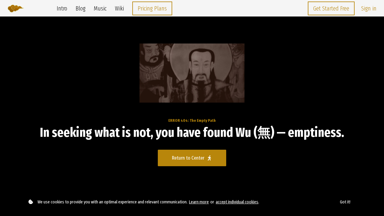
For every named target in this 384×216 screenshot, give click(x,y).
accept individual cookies (237, 202)
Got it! (345, 202)
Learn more (199, 202)
